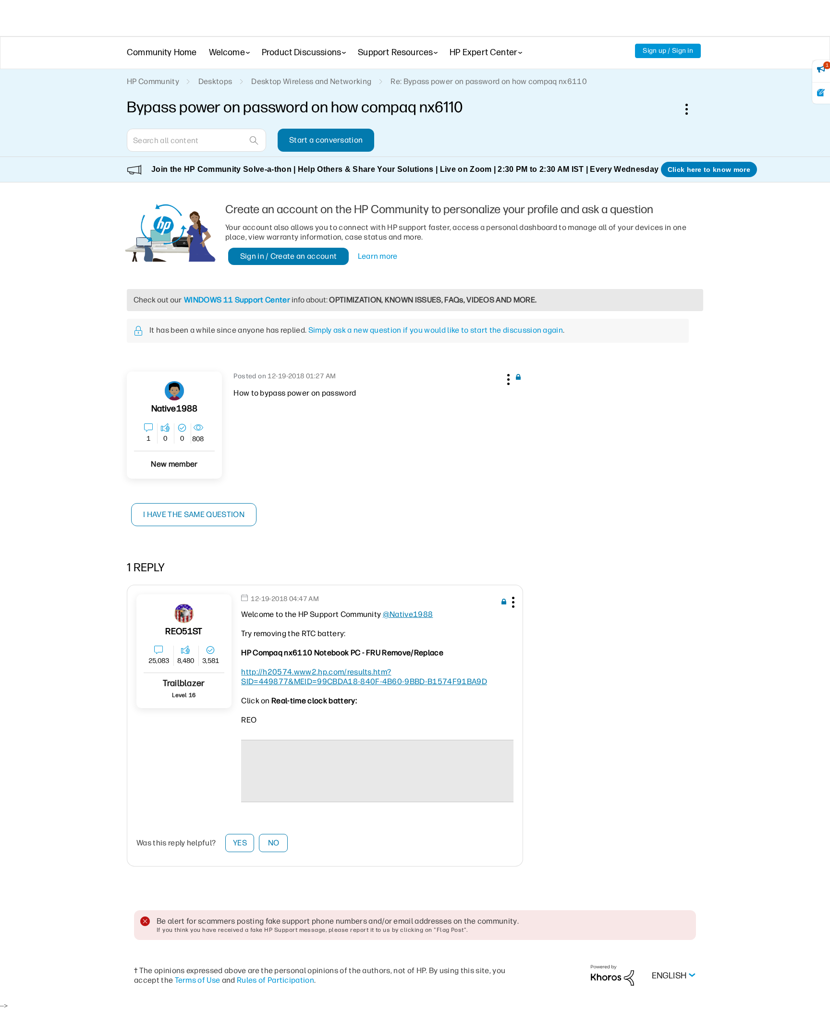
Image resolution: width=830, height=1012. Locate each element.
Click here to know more (709, 169)
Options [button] (692, 109)
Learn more (378, 256)
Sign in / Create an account (288, 256)
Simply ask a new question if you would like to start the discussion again (435, 330)
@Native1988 (408, 614)
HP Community (153, 81)
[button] (507, 378)
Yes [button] (240, 842)
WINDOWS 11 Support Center (237, 299)
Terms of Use (197, 980)
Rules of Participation (275, 980)
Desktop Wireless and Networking (311, 81)
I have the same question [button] (193, 514)
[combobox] (196, 140)
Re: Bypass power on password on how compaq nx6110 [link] (489, 81)
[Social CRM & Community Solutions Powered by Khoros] (612, 975)
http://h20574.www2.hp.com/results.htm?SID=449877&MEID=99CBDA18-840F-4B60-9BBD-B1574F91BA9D (364, 676)
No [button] (274, 842)
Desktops (215, 81)
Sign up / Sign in (668, 51)
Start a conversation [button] (326, 140)
